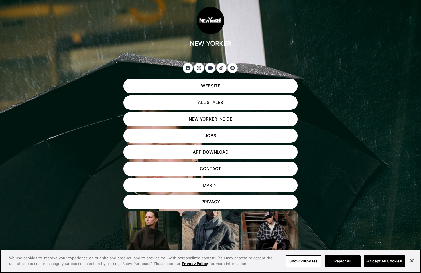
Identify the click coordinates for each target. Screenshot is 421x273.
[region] (210, 261)
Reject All (342, 261)
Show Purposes (303, 261)
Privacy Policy (195, 263)
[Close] (412, 260)
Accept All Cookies (384, 261)
